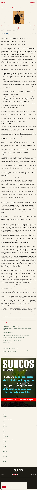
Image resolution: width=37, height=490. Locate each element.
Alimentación (5, 416)
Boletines (4, 423)
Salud (4, 453)
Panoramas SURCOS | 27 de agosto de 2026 (10, 348)
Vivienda (4, 461)
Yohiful (23, 479)
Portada (30, 2)
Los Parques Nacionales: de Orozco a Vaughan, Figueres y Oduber (14, 337)
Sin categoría (5, 456)
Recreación (5, 451)
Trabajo (13, 30)
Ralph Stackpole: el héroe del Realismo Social (10, 325)
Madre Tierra (5, 444)
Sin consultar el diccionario (7, 342)
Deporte (4, 431)
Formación (4, 441)
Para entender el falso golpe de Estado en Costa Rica (12, 340)
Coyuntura (4, 428)
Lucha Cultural (5, 443)
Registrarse (15, 474)
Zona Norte (5, 463)
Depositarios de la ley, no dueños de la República (11, 326)
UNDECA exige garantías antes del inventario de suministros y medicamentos (16, 335)
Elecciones (4, 438)
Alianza (4, 414)
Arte (3, 421)
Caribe (4, 424)
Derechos (4, 433)
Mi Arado (4, 446)
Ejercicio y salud (5, 436)
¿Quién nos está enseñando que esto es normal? (11, 339)
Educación (4, 434)
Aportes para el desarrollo (7, 419)
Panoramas (5, 448)
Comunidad (5, 426)
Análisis (4, 418)
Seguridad (4, 454)
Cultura (4, 429)
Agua (4, 413)
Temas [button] (33, 2)
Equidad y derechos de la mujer (8, 439)
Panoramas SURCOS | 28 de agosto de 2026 (10, 334)
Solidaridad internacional (7, 458)
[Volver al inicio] (3, 2)
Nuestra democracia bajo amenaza (8, 346)
